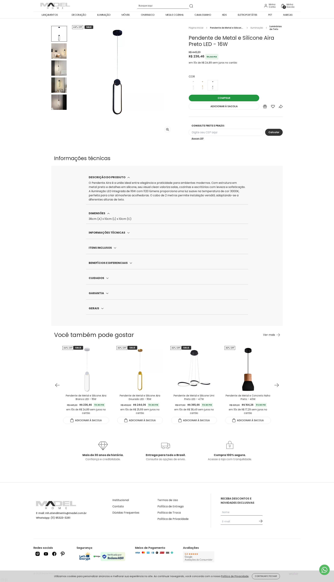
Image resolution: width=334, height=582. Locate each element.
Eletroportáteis (247, 15)
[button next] (276, 385)
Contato (118, 506)
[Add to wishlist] (273, 107)
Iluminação (103, 15)
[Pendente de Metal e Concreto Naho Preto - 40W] (194, 369)
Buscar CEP (197, 138)
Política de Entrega (170, 506)
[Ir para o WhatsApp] (324, 570)
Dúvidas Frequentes (125, 513)
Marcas (287, 15)
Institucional (120, 500)
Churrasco (148, 15)
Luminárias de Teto (275, 28)
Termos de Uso (167, 500)
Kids (224, 15)
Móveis (126, 15)
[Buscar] (191, 6)
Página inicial (196, 27)
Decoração (79, 15)
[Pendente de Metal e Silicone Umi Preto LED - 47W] (140, 369)
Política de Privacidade (173, 519)
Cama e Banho (202, 15)
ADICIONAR (224, 106)
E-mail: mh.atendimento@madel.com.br (61, 513)
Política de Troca (169, 513)
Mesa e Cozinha (174, 15)
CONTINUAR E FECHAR (266, 576)
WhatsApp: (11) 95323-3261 (53, 518)
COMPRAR (224, 98)
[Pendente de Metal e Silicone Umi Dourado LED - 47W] (248, 369)
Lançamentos (50, 15)
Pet (270, 15)
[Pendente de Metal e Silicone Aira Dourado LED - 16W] (86, 369)
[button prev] (57, 385)
